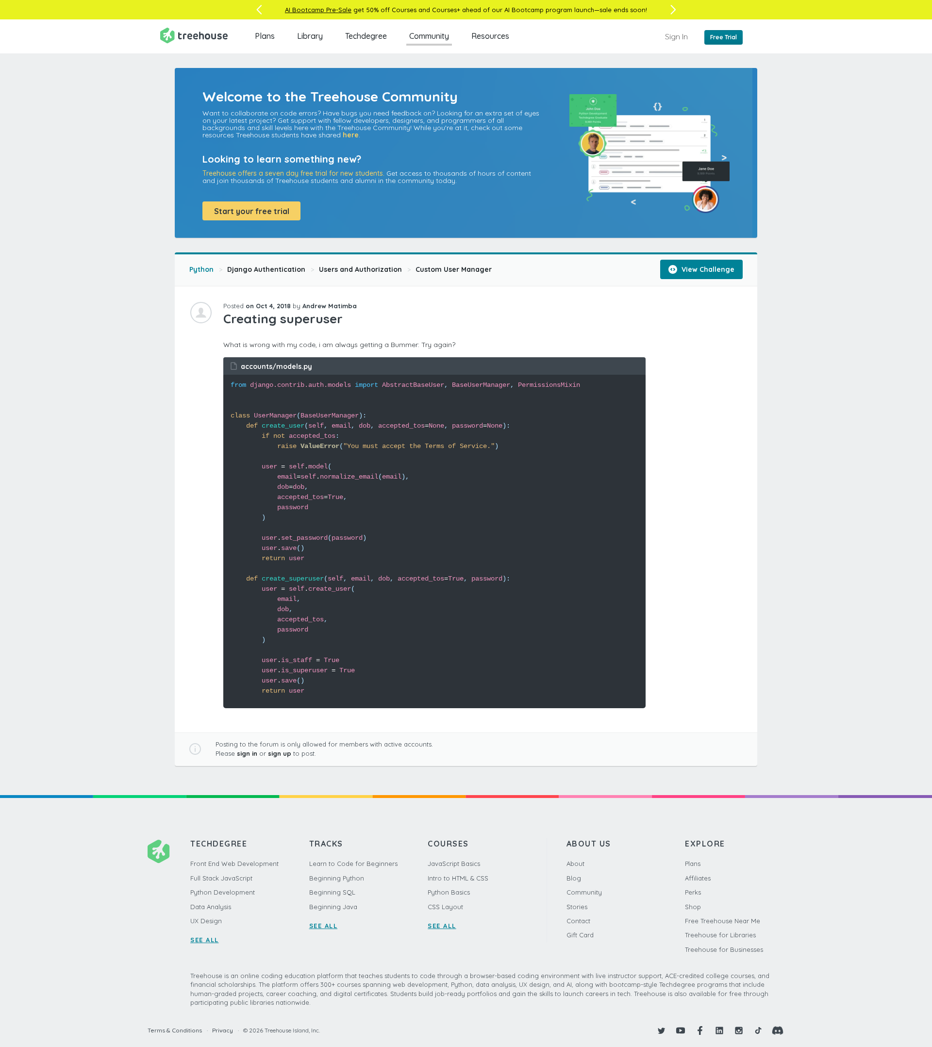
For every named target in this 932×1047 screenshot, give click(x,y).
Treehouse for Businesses (724, 949)
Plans (265, 36)
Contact (578, 921)
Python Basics (449, 892)
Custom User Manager (454, 269)
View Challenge (707, 269)
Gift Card (580, 935)
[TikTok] (758, 1030)
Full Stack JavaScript (221, 878)
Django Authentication (266, 269)
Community (429, 36)
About (575, 863)
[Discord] (777, 1030)
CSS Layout (445, 907)
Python (201, 269)
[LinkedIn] (719, 1030)
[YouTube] (680, 1030)
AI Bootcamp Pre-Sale (318, 10)
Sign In (676, 36)
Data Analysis (210, 907)
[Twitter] (661, 1030)
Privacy (222, 1030)
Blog (573, 878)
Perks (693, 892)
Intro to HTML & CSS (458, 878)
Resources (490, 36)
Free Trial (723, 37)
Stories (576, 907)
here (351, 135)
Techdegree (366, 36)
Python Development (222, 892)
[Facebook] (700, 1030)
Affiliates (698, 878)
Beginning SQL (332, 892)
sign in (247, 753)
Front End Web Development (234, 863)
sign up (279, 753)
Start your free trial (251, 211)
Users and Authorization (360, 269)
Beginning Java (333, 907)
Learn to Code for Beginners (353, 863)
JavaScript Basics (454, 863)
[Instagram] (739, 1030)
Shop (693, 907)
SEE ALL (204, 940)
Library (310, 36)
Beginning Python (336, 878)
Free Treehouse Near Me (722, 921)
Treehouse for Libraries (720, 935)
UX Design (206, 921)
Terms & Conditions (175, 1030)
